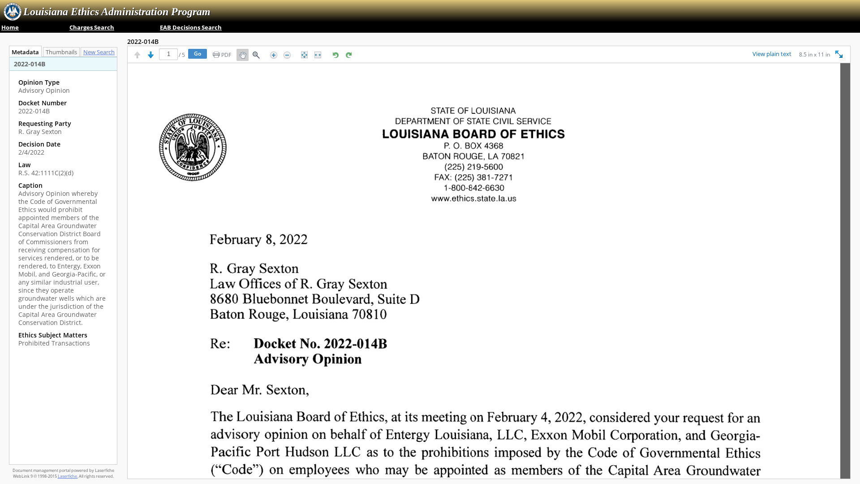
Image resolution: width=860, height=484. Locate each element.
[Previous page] (137, 55)
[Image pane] (489, 271)
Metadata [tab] (25, 52)
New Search (99, 52)
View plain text (771, 54)
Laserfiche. (68, 476)
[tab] (99, 52)
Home (10, 27)
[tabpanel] (63, 260)
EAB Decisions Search (191, 27)
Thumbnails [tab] (61, 52)
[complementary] (63, 213)
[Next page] (151, 55)
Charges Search (91, 27)
